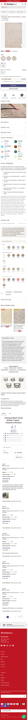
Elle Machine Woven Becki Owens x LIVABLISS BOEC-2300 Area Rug (19, 327)
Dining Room (9, 392)
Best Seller (4, 11)
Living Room (3, 392)
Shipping (3, 677)
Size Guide (24, 69)
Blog (2, 659)
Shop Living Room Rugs (6, 408)
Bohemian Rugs (20, 11)
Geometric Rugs (13, 369)
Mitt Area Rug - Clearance (6, 325)
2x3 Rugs (6, 367)
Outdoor (3, 394)
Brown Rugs (11, 11)
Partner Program (4, 656)
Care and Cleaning (5, 682)
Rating (4, 450)
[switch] (14, 452)
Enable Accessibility (5, 685)
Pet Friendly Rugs (21, 369)
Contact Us (3, 672)
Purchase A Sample (13, 88)
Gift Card (3, 666)
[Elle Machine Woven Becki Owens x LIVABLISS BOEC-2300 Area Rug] (19, 316)
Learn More (23, 78)
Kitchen (19, 392)
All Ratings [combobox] (5, 452)
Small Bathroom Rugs (13, 371)
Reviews (2, 654)
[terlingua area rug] (8, 58)
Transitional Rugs (4, 369)
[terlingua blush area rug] (3, 58)
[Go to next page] (15, 617)
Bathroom (23, 392)
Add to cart (13, 85)
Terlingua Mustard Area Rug (15, 501)
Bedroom (15, 392)
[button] (25, 4)
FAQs (2, 675)
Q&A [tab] (10, 413)
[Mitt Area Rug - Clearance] (6, 316)
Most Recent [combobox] (19, 457)
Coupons (3, 664)
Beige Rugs (19, 367)
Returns (2, 680)
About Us (3, 651)
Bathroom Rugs (12, 367)
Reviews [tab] (4, 413)
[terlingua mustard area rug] (14, 58)
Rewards (3, 661)
